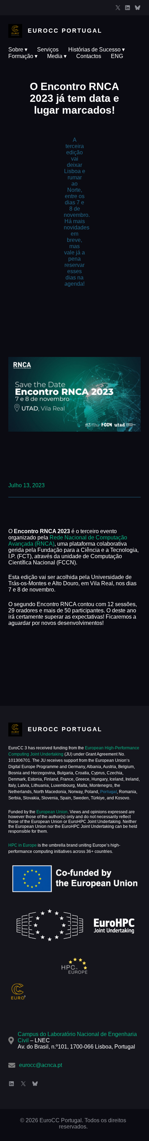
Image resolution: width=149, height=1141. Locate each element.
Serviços (48, 49)
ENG (117, 56)
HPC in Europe (22, 845)
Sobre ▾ (17, 49)
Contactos (88, 56)
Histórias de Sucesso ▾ (96, 49)
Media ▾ (57, 56)
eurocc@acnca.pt (40, 1065)
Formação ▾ (22, 56)
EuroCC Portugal (65, 30)
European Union (51, 811)
